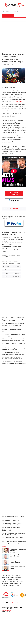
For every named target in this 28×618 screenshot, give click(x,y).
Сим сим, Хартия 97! (20, 16)
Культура (18, 577)
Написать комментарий (14, 208)
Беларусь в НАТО (14, 585)
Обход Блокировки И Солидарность (11, 583)
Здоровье (12, 581)
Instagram (16, 273)
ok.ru (7, 273)
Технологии (5, 581)
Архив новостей (6, 11)
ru (15, 11)
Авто (17, 581)
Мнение (4, 546)
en (17, 11)
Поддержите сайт (7, 16)
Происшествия (6, 577)
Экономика (18, 575)
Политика (4, 575)
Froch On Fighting (17, 101)
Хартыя (14, 5)
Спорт (13, 577)
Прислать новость (11, 10)
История (4, 579)
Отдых (22, 581)
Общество (11, 575)
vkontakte (16, 270)
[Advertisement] (14, 37)
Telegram (16, 276)
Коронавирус (5, 585)
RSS (7, 276)
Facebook (7, 266)
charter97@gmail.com (7, 610)
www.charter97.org (18, 602)
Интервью (16, 579)
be (12, 11)
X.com (7, 270)
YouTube (16, 266)
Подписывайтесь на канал (14, 201)
